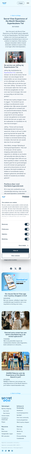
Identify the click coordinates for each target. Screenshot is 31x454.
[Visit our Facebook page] (2, 451)
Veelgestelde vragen (7, 433)
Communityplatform (22, 420)
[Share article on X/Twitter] (15, 269)
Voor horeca (6, 413)
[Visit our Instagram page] (9, 451)
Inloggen (20, 3)
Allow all (15, 250)
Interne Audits (5, 415)
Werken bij (19, 431)
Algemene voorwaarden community (10, 442)
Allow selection (15, 255)
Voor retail (6, 411)
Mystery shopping (6, 408)
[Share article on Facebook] (11, 269)
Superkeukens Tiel (9, 72)
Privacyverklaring (21, 436)
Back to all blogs (15, 15)
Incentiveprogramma (22, 412)
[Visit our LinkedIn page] (12, 451)
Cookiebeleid (20, 438)
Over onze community (23, 417)
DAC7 (18, 445)
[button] (27, 3)
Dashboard (20, 410)
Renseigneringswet (18, 447)
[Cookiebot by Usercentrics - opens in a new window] (22, 197)
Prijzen (3, 422)
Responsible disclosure (7, 447)
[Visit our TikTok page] (6, 451)
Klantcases (4, 431)
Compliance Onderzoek (5, 418)
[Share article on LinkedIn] (20, 269)
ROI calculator (5, 436)
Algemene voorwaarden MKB (8, 445)
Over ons (19, 429)
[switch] (27, 229)
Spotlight (19, 415)
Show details (22, 245)
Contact (19, 433)
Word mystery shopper (23, 422)
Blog (3, 429)
